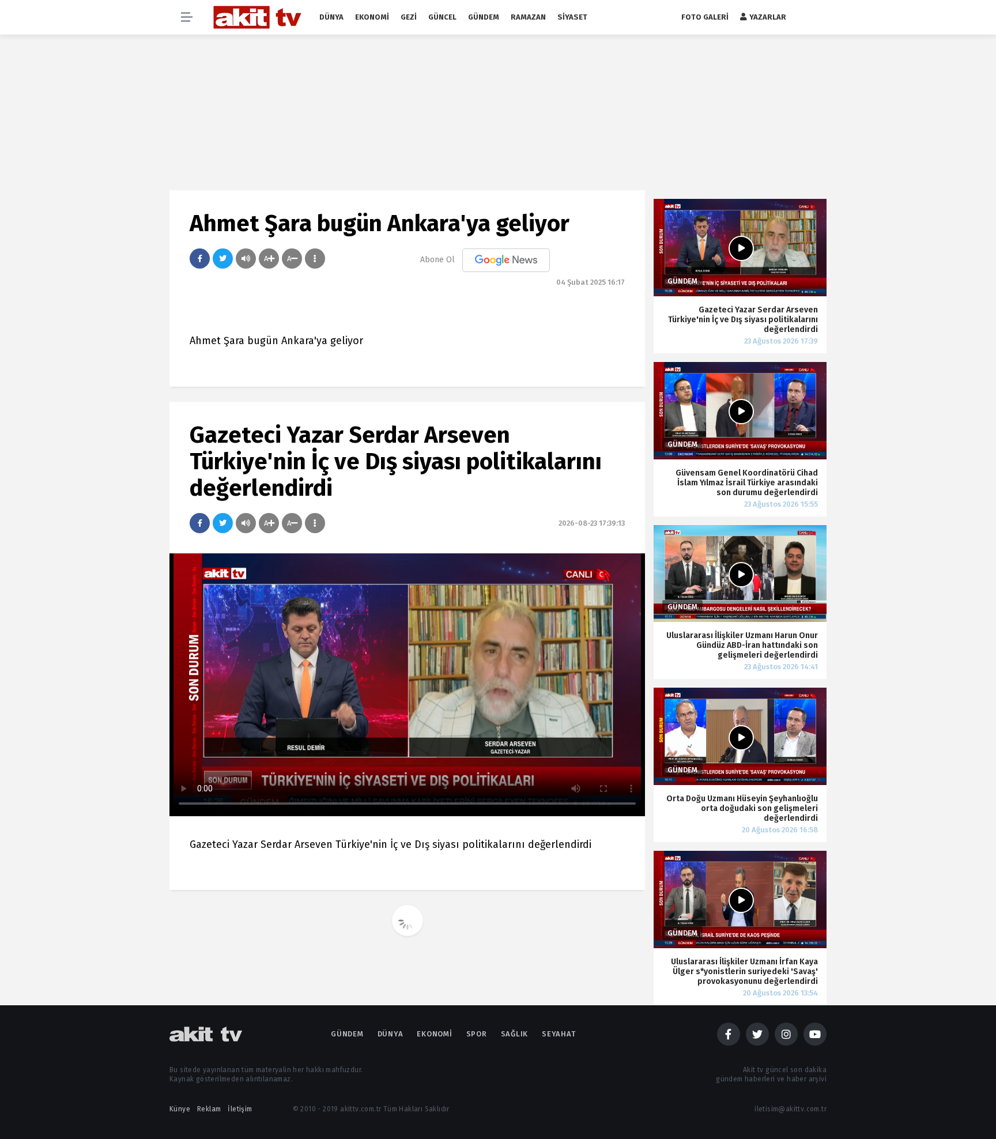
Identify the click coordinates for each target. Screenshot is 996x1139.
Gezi (409, 17)
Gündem (483, 17)
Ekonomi (372, 17)
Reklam (209, 1109)
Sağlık (515, 1034)
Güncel (442, 17)
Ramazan (528, 17)
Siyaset (572, 17)
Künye (179, 1109)
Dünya (331, 17)
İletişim (240, 1109)
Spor (476, 1034)
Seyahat (558, 1034)
